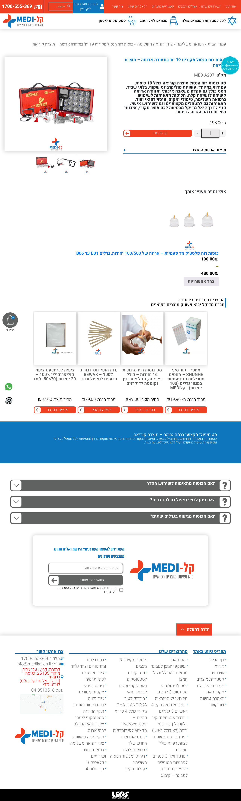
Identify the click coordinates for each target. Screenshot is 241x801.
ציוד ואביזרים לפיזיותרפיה (94, 676)
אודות (219, 666)
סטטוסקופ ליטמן (89, 717)
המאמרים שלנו (137, 6)
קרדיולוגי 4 (95, 769)
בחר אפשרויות (201, 281)
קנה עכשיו (160, 133)
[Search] (69, 5)
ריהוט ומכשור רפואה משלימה (128, 759)
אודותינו (230, 6)
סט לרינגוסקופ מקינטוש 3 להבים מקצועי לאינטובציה (171, 692)
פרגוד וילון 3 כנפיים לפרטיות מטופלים (170, 759)
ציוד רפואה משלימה (155, 44)
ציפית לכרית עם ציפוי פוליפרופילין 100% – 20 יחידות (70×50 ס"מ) (55, 374)
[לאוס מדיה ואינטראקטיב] (120, 795)
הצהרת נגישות (212, 698)
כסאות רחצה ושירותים (94, 753)
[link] (8, 386)
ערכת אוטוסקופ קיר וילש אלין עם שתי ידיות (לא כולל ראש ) (170, 724)
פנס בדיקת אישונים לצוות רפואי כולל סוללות (170, 743)
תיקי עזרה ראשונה (88, 737)
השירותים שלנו (211, 6)
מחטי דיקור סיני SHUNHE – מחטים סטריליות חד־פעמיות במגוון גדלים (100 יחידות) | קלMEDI (185, 379)
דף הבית (217, 660)
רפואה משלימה (190, 44)
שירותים (217, 673)
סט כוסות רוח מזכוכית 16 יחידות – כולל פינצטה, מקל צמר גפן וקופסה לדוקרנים (142, 377)
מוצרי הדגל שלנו (210, 686)
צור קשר (117, 6)
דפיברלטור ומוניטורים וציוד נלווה (88, 663)
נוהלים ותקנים (187, 6)
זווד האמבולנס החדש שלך (134, 740)
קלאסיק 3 (95, 762)
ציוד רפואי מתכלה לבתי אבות (90, 727)
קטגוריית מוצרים (163, 6)
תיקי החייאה (93, 711)
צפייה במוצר (188, 410)
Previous (211, 450)
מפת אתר (177, 660)
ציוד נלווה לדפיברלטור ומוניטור (88, 701)
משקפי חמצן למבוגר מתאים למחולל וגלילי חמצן (169, 672)
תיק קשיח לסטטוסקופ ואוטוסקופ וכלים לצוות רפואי (133, 682)
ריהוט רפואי (94, 686)
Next (200, 450)
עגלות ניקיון (135, 769)
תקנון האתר (214, 692)
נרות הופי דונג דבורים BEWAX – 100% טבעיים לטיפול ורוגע (98, 374)
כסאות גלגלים (133, 750)
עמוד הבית (217, 44)
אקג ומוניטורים (91, 692)
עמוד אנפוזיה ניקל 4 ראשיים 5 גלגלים (169, 708)
